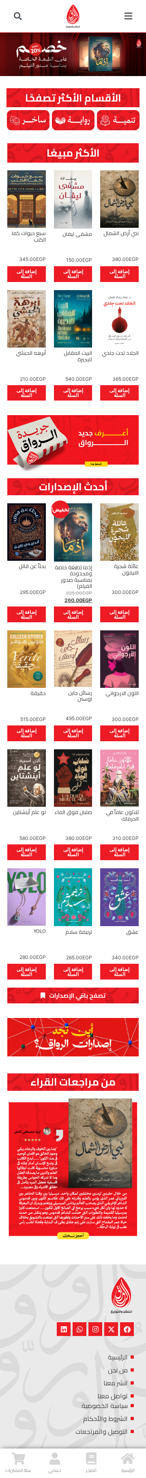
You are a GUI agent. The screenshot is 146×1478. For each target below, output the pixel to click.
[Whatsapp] (79, 1329)
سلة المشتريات (18, 1470)
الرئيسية (128, 1470)
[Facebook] (127, 1329)
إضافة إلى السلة (119, 273)
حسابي (54, 1470)
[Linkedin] (64, 1329)
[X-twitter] (111, 1329)
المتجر (91, 1470)
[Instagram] (95, 1329)
